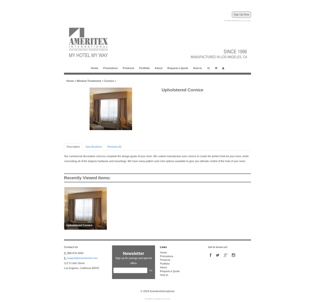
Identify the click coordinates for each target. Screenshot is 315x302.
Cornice (109, 81)
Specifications (93, 146)
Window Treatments (89, 81)
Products (128, 68)
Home (94, 68)
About (158, 68)
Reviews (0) (114, 146)
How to (197, 68)
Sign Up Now (241, 14)
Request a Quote (177, 68)
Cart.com (166, 299)
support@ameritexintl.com (82, 258)
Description (73, 146)
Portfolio (144, 68)
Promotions (110, 68)
